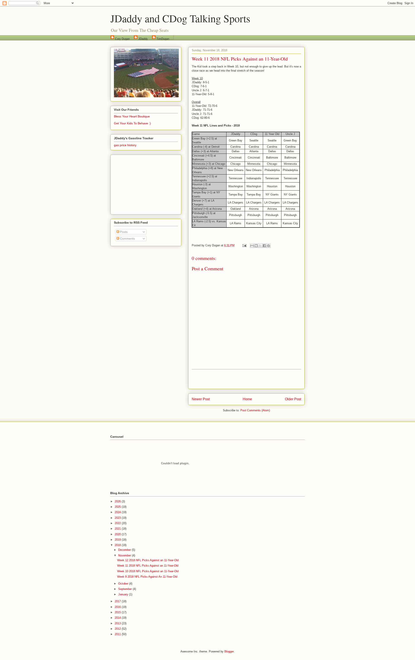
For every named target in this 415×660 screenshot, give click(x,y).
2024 (118, 512)
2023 (118, 517)
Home (247, 399)
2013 (118, 623)
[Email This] (252, 245)
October (123, 583)
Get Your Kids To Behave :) (132, 123)
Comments (127, 238)
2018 (118, 545)
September (125, 589)
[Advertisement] (246, 379)
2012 (118, 628)
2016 (118, 607)
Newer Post (201, 399)
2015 (118, 612)
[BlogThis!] (256, 245)
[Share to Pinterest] (268, 245)
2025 (118, 506)
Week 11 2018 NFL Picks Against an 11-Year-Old (147, 565)
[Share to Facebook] (264, 245)
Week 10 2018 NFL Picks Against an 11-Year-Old (148, 571)
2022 (118, 523)
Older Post (293, 399)
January (123, 594)
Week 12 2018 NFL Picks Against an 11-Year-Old (148, 560)
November (125, 555)
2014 (118, 617)
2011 (118, 634)
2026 (118, 501)
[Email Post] (244, 245)
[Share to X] (260, 245)
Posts (123, 232)
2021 (118, 528)
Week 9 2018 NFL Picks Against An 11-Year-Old (147, 576)
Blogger (229, 651)
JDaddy (143, 38)
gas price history (125, 145)
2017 (118, 601)
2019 (118, 539)
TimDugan (162, 38)
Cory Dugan (122, 38)
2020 (118, 534)
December (125, 549)
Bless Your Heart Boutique (132, 116)
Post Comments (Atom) (255, 410)
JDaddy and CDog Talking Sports (180, 18)
